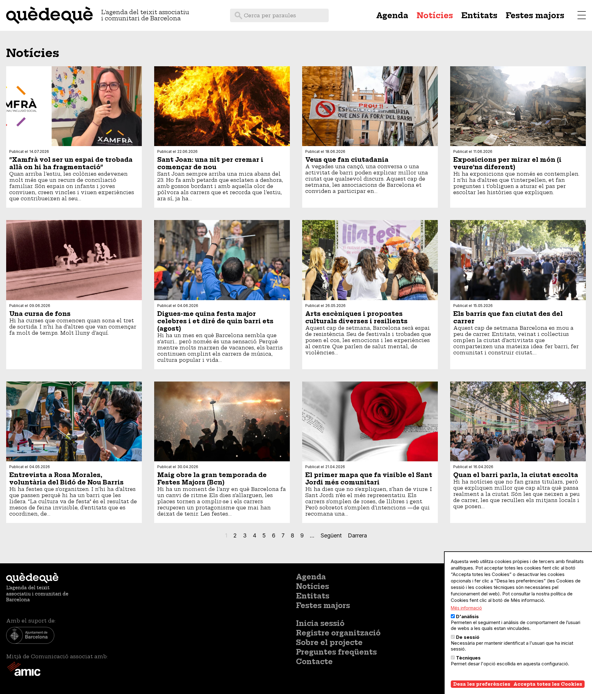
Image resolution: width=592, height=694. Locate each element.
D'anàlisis (467, 616)
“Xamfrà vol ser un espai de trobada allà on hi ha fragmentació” (71, 163)
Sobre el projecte (329, 642)
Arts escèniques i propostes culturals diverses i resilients (356, 317)
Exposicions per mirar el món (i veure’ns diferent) (507, 163)
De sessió (467, 637)
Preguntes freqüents (336, 652)
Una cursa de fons (40, 313)
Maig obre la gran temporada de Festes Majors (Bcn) (212, 478)
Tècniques (468, 658)
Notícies (435, 15)
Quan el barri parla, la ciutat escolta (515, 475)
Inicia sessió (320, 623)
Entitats (479, 15)
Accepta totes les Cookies (547, 684)
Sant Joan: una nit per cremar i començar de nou (210, 163)
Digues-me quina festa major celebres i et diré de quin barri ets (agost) (215, 321)
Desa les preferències (481, 684)
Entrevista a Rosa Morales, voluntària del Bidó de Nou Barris (66, 478)
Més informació (466, 607)
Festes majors (535, 15)
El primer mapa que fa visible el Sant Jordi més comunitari (368, 478)
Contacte (314, 661)
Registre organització (338, 633)
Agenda (392, 15)
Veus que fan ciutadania (346, 159)
